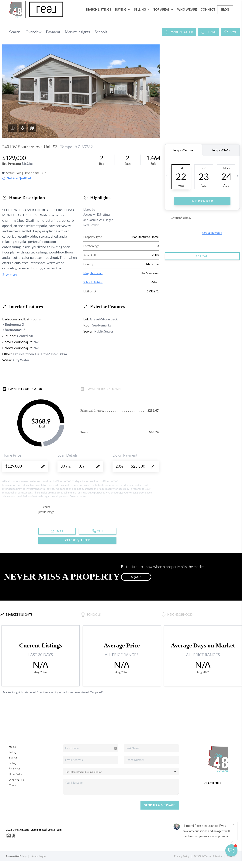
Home (12, 746)
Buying (120, 9)
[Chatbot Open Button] (231, 850)
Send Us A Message (159, 805)
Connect (208, 9)
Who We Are (187, 9)
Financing (14, 768)
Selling (140, 9)
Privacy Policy (181, 856)
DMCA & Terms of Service (208, 856)
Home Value (16, 774)
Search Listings (98, 9)
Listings (13, 752)
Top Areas (162, 9)
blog (225, 9)
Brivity (23, 856)
